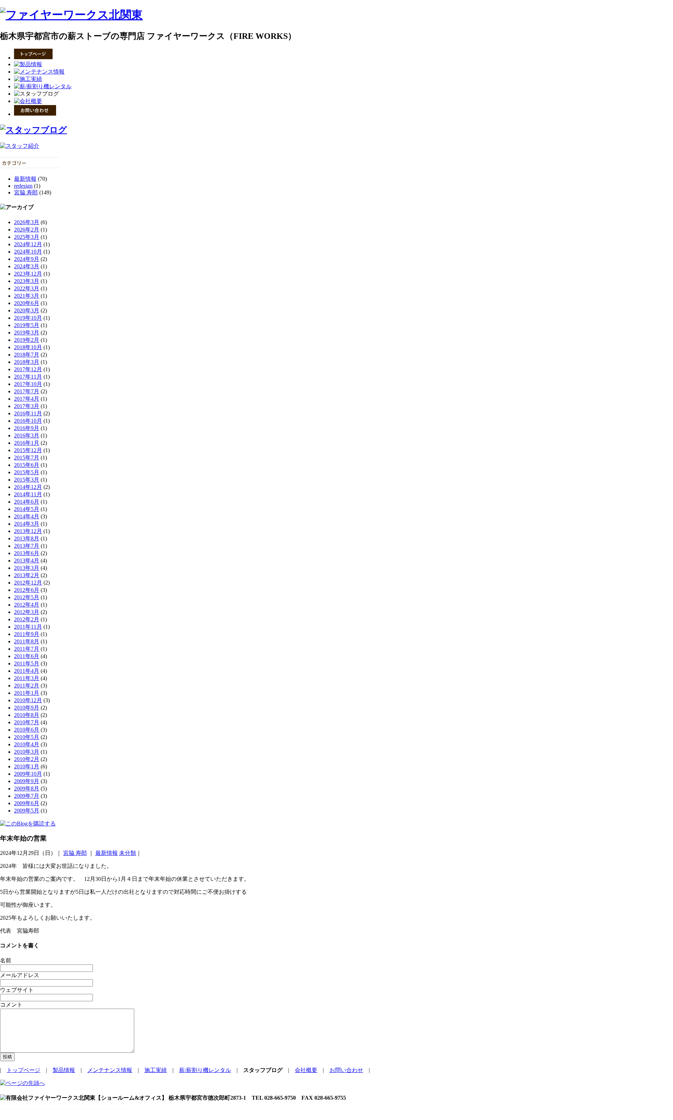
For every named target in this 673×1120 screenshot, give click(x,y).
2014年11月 (28, 494)
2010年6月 (26, 730)
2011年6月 (26, 656)
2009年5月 (26, 811)
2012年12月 (28, 583)
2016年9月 (26, 428)
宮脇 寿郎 (26, 192)
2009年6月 (26, 803)
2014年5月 (26, 509)
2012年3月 (26, 612)
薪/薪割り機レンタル (205, 1070)
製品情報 (64, 1070)
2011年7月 (26, 649)
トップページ (23, 1070)
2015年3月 (26, 480)
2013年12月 (28, 531)
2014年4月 (26, 516)
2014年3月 (26, 524)
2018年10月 (28, 347)
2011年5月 (26, 663)
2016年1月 (26, 443)
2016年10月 (28, 421)
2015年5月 (26, 472)
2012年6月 (26, 590)
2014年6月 (26, 502)
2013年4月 (26, 561)
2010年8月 (26, 715)
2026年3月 (26, 222)
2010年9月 (26, 708)
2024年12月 (28, 244)
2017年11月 (28, 377)
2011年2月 (26, 686)
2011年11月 (28, 627)
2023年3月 (26, 281)
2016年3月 (26, 435)
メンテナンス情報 (109, 1070)
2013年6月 (26, 553)
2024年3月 (26, 266)
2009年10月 (28, 774)
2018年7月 (26, 355)
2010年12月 (28, 700)
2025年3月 (26, 237)
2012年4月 (26, 605)
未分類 (127, 853)
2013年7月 (26, 546)
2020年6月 (26, 303)
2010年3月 (26, 752)
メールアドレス (19, 975)
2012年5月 (26, 597)
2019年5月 (26, 325)
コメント (11, 1005)
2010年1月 (26, 766)
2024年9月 (26, 259)
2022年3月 (26, 288)
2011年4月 (26, 671)
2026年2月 (26, 230)
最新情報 (25, 179)
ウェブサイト (17, 990)
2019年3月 (26, 333)
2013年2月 (26, 575)
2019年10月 (28, 318)
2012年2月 (26, 619)
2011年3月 (26, 678)
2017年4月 (26, 399)
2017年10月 (28, 384)
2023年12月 (28, 274)
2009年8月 (26, 788)
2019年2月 (26, 340)
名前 (5, 960)
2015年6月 (26, 465)
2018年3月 (26, 362)
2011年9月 (26, 634)
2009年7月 (26, 796)
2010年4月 (26, 744)
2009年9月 (26, 781)
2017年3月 (26, 406)
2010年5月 (26, 737)
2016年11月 (28, 413)
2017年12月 (28, 369)
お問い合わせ (346, 1070)
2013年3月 (26, 568)
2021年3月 (26, 296)
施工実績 (155, 1070)
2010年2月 (26, 759)
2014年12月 (28, 487)
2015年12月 (28, 450)
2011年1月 (26, 693)
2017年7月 (26, 391)
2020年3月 (26, 310)
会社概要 (306, 1070)
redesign (23, 186)
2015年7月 (26, 458)
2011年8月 (26, 641)
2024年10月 (28, 252)
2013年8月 (26, 538)
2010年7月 (26, 722)
